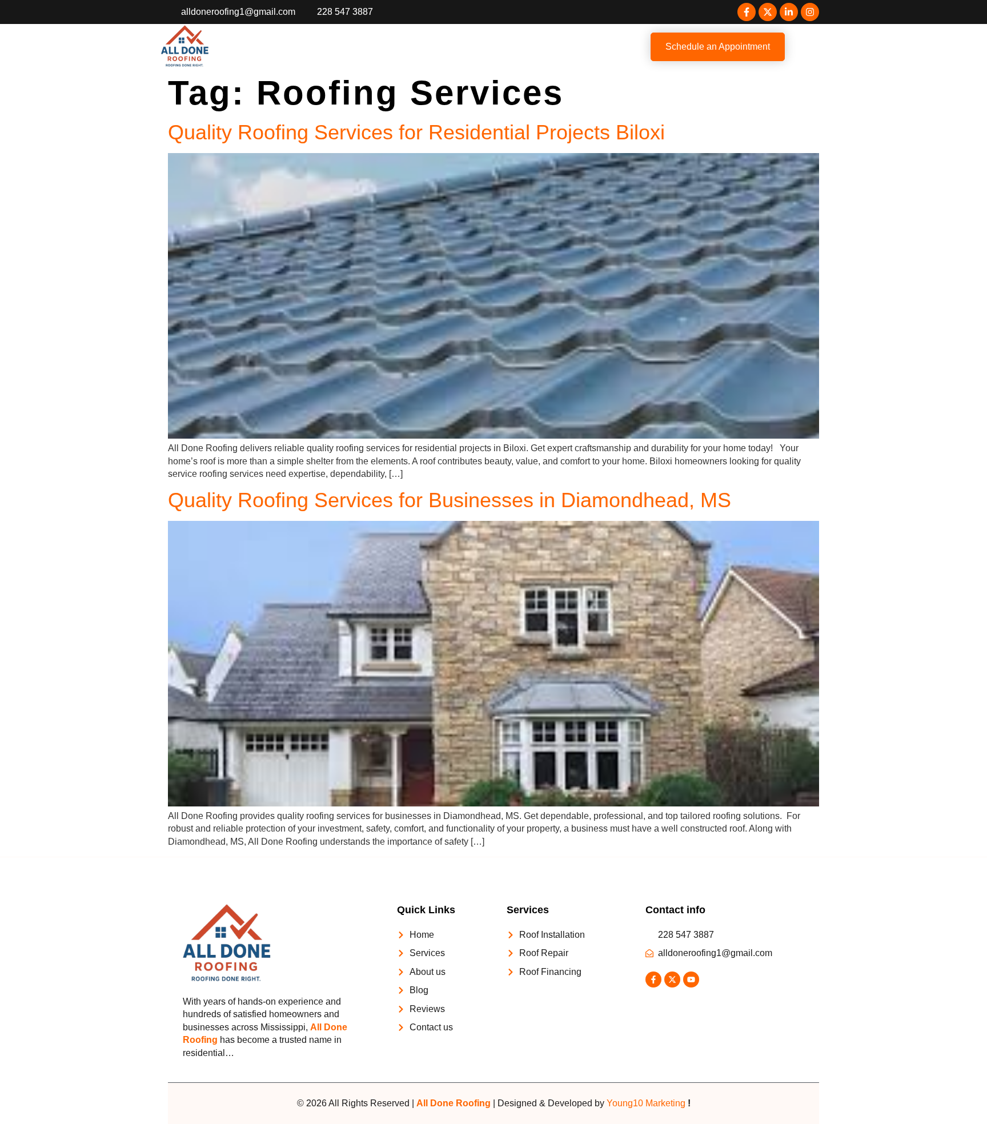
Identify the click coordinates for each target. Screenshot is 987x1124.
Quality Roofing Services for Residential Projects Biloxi (422, 132)
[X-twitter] (768, 12)
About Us (334, 46)
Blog (488, 46)
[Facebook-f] (746, 12)
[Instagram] (810, 12)
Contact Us (576, 46)
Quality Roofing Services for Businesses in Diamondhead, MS (449, 500)
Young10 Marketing (646, 1103)
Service (383, 46)
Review (525, 46)
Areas (438, 46)
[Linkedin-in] (789, 12)
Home (290, 46)
